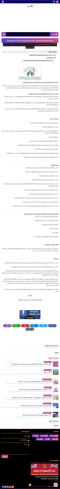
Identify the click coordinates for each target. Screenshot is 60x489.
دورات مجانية (53, 436)
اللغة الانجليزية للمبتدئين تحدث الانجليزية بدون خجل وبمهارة (36, 405)
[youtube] (8, 487)
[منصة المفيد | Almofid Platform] (30, 6)
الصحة (46, 439)
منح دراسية (38, 44)
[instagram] (10, 487)
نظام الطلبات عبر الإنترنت (39, 250)
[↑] (30, 485)
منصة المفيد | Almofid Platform (39, 486)
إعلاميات (39, 439)
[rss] (13, 487)
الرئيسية (53, 34)
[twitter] (5, 487)
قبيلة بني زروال (48, 372)
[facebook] (54, 2)
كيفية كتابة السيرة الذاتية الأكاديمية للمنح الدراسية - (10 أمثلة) (35, 381)
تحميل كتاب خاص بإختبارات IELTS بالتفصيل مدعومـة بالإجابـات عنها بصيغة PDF (31, 364)
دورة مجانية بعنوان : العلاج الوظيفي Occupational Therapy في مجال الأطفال (32, 397)
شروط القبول (50, 58)
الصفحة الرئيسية (46, 44)
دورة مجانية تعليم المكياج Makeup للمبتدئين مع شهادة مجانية (35, 389)
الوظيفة (54, 439)
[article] (16, 338)
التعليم (34, 436)
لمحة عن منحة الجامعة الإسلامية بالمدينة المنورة (41, 55)
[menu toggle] (57, 2)
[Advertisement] (30, 20)
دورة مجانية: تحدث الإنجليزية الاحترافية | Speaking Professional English (46, 477)
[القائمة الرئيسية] (4, 34)
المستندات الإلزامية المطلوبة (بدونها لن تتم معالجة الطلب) (36, 61)
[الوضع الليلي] (56, 485)
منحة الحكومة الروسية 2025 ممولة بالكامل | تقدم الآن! (37, 415)
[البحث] (3, 2)
